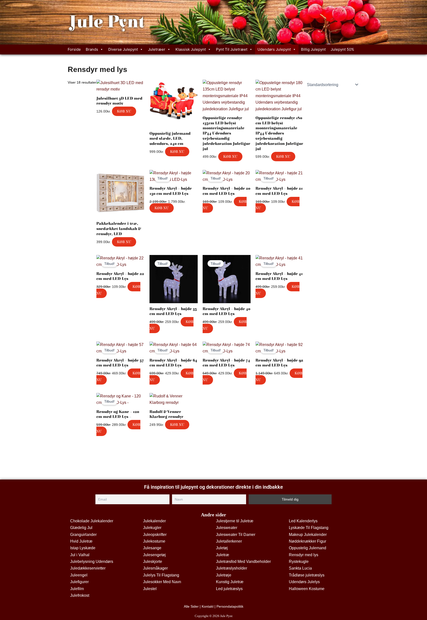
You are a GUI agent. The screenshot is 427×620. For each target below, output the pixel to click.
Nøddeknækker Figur (307, 541)
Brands (92, 49)
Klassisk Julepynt (190, 49)
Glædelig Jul (81, 528)
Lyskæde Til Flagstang (308, 528)
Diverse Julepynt (123, 49)
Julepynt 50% (342, 49)
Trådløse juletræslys (306, 575)
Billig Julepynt (313, 49)
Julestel (150, 589)
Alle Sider (191, 606)
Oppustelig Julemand (307, 548)
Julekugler (152, 528)
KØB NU (124, 111)
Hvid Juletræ (81, 541)
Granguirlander (83, 534)
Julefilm (77, 589)
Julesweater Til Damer (235, 534)
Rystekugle (299, 561)
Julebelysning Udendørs (91, 561)
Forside (74, 49)
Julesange (152, 548)
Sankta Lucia (300, 568)
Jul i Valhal (79, 555)
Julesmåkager (155, 568)
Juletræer (156, 49)
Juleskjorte (152, 561)
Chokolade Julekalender (91, 521)
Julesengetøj (154, 555)
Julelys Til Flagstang (161, 575)
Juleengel (78, 575)
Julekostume (154, 541)
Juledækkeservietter (88, 568)
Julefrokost (79, 595)
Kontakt (208, 606)
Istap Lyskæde (82, 548)
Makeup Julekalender (308, 534)
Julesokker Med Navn (162, 582)
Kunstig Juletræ (229, 582)
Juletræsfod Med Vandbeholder (243, 561)
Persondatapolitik (229, 606)
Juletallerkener (229, 541)
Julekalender (154, 521)
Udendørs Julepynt (274, 49)
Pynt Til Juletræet (231, 49)
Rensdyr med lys (303, 555)
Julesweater (226, 528)
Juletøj (222, 548)
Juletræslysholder (231, 568)
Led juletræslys (229, 589)
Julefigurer (79, 582)
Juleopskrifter (155, 534)
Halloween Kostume (306, 589)
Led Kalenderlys (303, 521)
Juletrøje (223, 575)
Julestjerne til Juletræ (234, 521)
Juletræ (222, 555)
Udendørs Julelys (304, 582)
